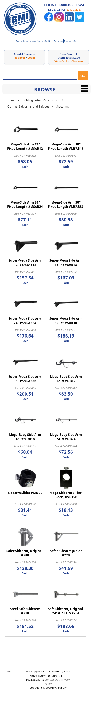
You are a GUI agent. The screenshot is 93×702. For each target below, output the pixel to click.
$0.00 (76, 57)
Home (11, 100)
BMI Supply (33, 671)
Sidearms (62, 107)
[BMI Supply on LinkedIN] (69, 21)
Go (82, 75)
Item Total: (65, 57)
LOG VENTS (55, 41)
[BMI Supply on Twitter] (79, 21)
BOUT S (42, 41)
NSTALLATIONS (29, 41)
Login (31, 57)
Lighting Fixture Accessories (40, 100)
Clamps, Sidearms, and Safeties (28, 107)
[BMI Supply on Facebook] (48, 21)
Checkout (77, 61)
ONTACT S (70, 41)
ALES (19, 41)
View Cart (60, 61)
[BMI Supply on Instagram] (59, 21)
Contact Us (51, 679)
